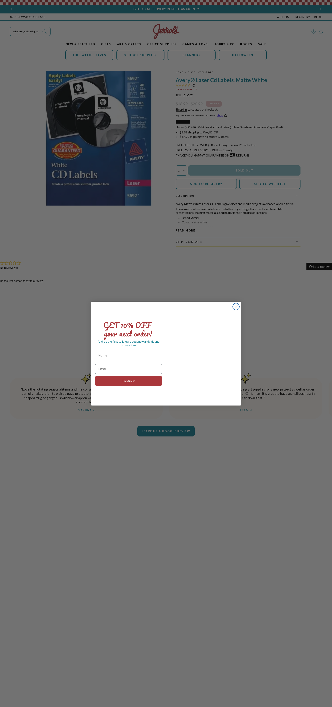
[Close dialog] (236, 306)
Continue (129, 381)
